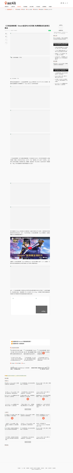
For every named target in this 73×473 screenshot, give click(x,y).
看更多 (28, 409)
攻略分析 (6, 6)
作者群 (50, 6)
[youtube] (63, 3)
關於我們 (50, 468)
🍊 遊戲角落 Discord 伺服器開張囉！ (21, 341)
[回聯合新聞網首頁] (6, 3)
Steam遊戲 (29, 9)
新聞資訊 (19, 6)
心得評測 (13, 6)
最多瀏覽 (55, 61)
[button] (67, 3)
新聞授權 (27, 468)
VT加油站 (38, 6)
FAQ (22, 468)
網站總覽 (54, 468)
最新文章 (55, 35)
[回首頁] (10, 3)
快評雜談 (25, 6)
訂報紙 (46, 468)
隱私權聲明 (38, 468)
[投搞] (61, 3)
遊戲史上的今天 (49, 9)
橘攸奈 (23, 9)
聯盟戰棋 (42, 9)
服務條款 (31, 468)
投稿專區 (44, 6)
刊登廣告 (19, 468)
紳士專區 (32, 6)
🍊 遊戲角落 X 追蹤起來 (17, 343)
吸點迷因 (36, 9)
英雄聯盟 (18, 9)
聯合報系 (42, 468)
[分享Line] (6, 36)
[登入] (65, 3)
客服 (24, 468)
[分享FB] (6, 33)
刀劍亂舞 (13, 363)
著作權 (35, 468)
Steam (24, 363)
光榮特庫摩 (18, 363)
